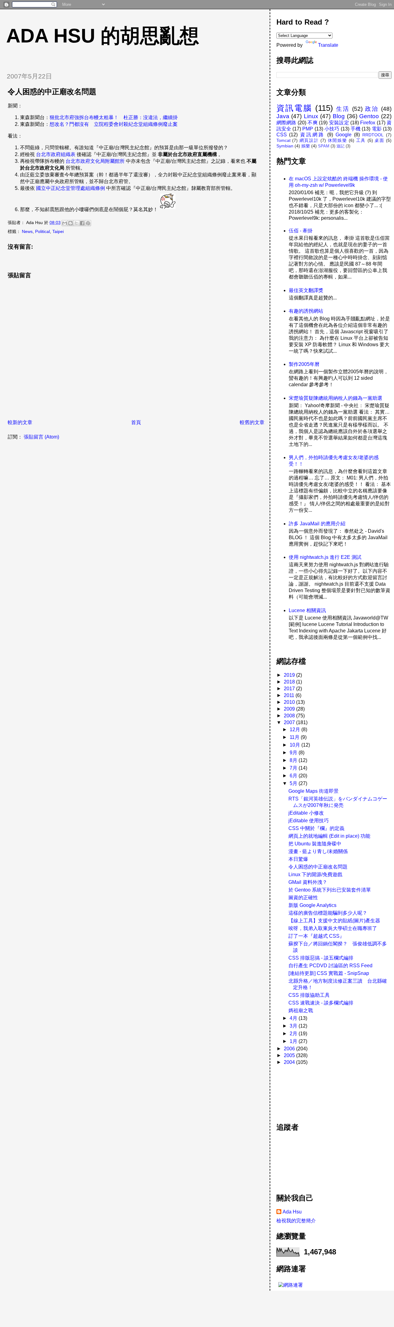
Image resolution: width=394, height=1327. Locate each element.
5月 (294, 783)
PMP (307, 128)
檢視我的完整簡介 (296, 1220)
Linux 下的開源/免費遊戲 (315, 874)
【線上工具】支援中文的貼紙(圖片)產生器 (334, 920)
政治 (372, 109)
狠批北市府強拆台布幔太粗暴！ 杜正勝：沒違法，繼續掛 (114, 117)
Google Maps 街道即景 (313, 791)
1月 (294, 1041)
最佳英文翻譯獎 (306, 290)
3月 (294, 1025)
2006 (290, 1048)
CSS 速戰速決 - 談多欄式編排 (320, 1002)
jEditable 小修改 (306, 813)
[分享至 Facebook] (82, 223)
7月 (294, 768)
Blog (339, 116)
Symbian (284, 145)
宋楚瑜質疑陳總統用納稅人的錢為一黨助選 (335, 398)
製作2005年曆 (304, 364)
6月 (294, 775)
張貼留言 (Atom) (41, 436)
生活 (343, 109)
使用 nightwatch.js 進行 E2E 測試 (325, 557)
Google (344, 134)
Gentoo (369, 116)
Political (42, 231)
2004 (290, 1062)
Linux (311, 116)
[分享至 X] (76, 223)
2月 (294, 1033)
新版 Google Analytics (312, 905)
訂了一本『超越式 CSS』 (316, 936)
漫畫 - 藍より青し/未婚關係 (318, 851)
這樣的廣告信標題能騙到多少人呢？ (327, 913)
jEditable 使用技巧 (308, 820)
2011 (290, 695)
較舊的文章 (252, 422)
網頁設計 (309, 140)
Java (282, 116)
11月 (295, 737)
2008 (290, 715)
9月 (294, 752)
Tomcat (283, 140)
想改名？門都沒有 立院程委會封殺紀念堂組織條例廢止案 (114, 124)
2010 (290, 702)
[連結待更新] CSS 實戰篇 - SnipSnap (328, 973)
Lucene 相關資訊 (307, 610)
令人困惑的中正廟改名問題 (318, 866)
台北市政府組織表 (55, 154)
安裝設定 (339, 122)
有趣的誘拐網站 (306, 311)
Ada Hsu (292, 1211)
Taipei (58, 231)
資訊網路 (312, 134)
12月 (295, 729)
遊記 (340, 146)
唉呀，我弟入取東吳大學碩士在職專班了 (332, 928)
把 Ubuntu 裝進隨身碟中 (314, 843)
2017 (290, 688)
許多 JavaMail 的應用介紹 (317, 523)
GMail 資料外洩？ (307, 882)
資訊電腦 (294, 108)
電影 (377, 128)
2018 (290, 681)
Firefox (367, 122)
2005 (290, 1055)
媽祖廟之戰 (300, 1010)
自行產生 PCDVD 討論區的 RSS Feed (330, 965)
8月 (294, 760)
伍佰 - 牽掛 (300, 230)
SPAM (323, 146)
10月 (295, 745)
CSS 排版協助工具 (309, 995)
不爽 (313, 122)
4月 (294, 1018)
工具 (361, 140)
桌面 (379, 140)
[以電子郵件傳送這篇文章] (65, 223)
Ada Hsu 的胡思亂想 (102, 36)
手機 (355, 128)
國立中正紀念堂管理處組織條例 (70, 188)
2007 (290, 722)
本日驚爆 (298, 859)
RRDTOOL (373, 134)
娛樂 (305, 145)
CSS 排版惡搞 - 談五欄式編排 (320, 957)
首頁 (136, 422)
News (27, 231)
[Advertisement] (304, 1091)
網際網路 (286, 122)
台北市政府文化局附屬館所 (95, 161)
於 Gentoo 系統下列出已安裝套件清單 (329, 889)
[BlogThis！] (70, 223)
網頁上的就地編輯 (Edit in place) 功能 (329, 836)
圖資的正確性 (303, 897)
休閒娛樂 (337, 140)
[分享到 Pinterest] (88, 223)
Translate (328, 45)
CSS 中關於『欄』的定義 (316, 828)
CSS (281, 134)
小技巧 (332, 128)
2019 (290, 675)
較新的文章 (20, 422)
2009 (290, 709)
